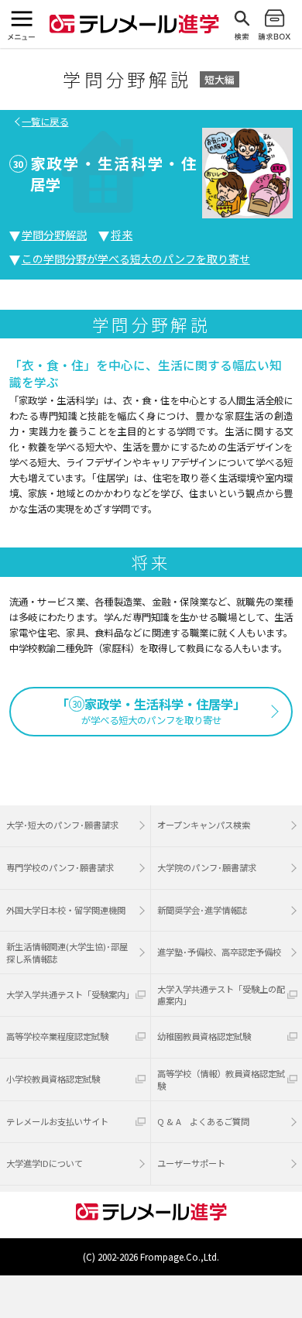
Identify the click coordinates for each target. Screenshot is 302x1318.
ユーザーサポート (191, 1163)
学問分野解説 (54, 235)
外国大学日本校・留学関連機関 (65, 910)
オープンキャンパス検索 (203, 825)
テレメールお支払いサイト (57, 1121)
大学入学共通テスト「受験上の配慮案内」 (221, 995)
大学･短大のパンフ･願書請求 (62, 825)
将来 (121, 235)
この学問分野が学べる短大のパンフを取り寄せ (136, 259)
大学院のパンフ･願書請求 (206, 867)
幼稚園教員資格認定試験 (204, 1036)
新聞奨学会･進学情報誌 (202, 910)
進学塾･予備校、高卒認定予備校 (219, 952)
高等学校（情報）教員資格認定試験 (221, 1079)
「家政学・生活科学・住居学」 (151, 711)
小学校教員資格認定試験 (53, 1079)
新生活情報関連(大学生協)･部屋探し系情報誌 (67, 952)
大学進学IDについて (44, 1163)
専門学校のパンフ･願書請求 (60, 867)
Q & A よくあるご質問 (203, 1121)
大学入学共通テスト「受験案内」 (70, 994)
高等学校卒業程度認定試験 (57, 1036)
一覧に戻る (45, 122)
